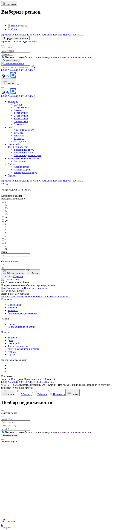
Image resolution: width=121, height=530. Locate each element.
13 (6, 208)
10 (6, 249)
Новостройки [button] (15, 144)
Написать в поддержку (36, 288)
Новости (67, 34)
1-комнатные (21, 112)
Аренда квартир (22, 169)
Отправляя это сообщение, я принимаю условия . (48, 57)
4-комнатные (21, 121)
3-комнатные (21, 118)
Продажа (6, 34)
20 (6, 220)
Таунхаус (19, 138)
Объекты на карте (15, 273)
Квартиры (13, 337)
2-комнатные (21, 115)
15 (6, 214)
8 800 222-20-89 (9, 70)
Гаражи (12, 354)
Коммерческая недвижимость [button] (23, 158)
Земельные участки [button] (18, 147)
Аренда (12, 351)
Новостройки (15, 343)
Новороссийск (19, 25)
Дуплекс (18, 132)
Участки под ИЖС (24, 149)
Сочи (14, 29)
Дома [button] (10, 127)
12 (6, 205)
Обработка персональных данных (52, 296)
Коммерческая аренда (25, 172)
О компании (45, 34)
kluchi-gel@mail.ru (45, 382)
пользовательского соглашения (74, 57)
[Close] (2, 20)
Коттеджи (19, 135)
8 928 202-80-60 (27, 70)
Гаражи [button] (12, 175)
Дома (10, 340)
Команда (57, 34)
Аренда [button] (12, 164)
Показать (7, 276)
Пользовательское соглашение (17, 296)
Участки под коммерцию (27, 155)
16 (6, 217)
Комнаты (19, 110)
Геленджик (11, 4)
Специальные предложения (22, 313)
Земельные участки (18, 346)
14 (6, 211)
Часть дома (20, 141)
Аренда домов (21, 166)
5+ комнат (19, 124)
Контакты (78, 34)
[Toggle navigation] (18, 84)
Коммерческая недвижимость (23, 349)
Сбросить (18, 276)
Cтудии (18, 104)
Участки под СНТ (23, 152)
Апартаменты (21, 107)
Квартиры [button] (13, 101)
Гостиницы (20, 161)
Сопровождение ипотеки (25, 34)
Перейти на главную (12, 288)
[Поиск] (33, 67)
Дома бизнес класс (24, 130)
